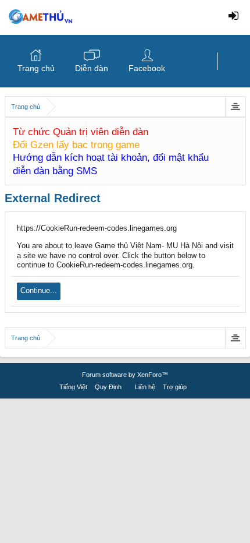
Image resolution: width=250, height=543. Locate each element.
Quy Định (108, 386)
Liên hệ (145, 386)
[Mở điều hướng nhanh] (235, 107)
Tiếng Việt (73, 386)
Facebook (146, 68)
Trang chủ (36, 68)
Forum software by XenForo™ (125, 374)
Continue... (38, 290)
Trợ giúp (175, 386)
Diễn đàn (91, 68)
